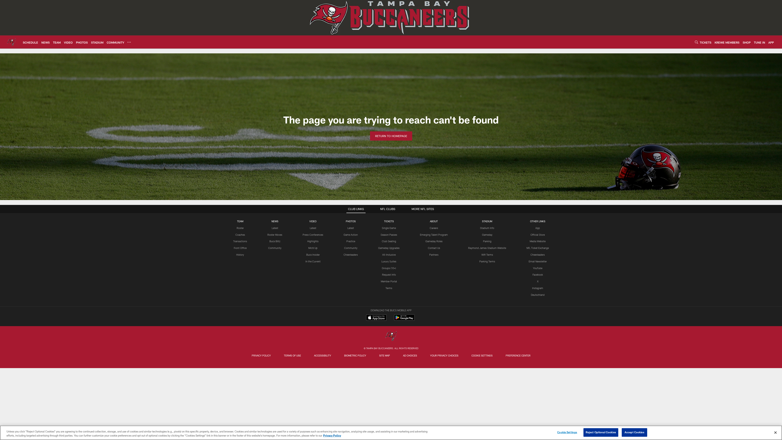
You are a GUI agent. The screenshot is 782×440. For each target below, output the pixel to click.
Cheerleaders (351, 254)
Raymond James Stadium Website (487, 247)
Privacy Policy (261, 355)
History (240, 254)
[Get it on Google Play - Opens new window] (404, 319)
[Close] (775, 432)
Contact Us (434, 247)
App (537, 228)
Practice (350, 241)
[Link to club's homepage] (11, 42)
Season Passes (389, 234)
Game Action (351, 234)
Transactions (240, 241)
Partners (433, 254)
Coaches (240, 234)
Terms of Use (292, 355)
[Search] (696, 42)
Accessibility (322, 355)
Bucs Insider (313, 254)
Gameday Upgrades (389, 247)
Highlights (313, 241)
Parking (487, 241)
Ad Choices (410, 355)
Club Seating (389, 241)
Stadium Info (487, 228)
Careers (434, 228)
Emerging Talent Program (434, 234)
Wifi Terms (487, 254)
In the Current (313, 261)
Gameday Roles (434, 241)
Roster (240, 228)
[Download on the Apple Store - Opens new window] (376, 318)
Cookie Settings (482, 355)
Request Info (389, 274)
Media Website (538, 241)
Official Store (537, 234)
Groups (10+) (389, 268)
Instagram (537, 288)
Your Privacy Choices (444, 355)
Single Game (389, 228)
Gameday (487, 234)
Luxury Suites (388, 261)
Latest (275, 228)
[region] (391, 433)
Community (274, 247)
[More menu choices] (129, 42)
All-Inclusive (389, 254)
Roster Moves (274, 234)
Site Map (384, 355)
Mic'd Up (312, 247)
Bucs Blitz (274, 241)
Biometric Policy (355, 355)
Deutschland (538, 294)
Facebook (538, 274)
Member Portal (389, 281)
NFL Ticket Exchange (537, 247)
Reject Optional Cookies (601, 432)
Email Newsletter (538, 261)
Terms (389, 288)
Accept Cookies (634, 432)
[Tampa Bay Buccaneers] (391, 336)
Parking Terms (487, 261)
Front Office (240, 247)
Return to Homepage (391, 136)
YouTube (537, 268)
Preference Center (518, 355)
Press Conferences (313, 234)
